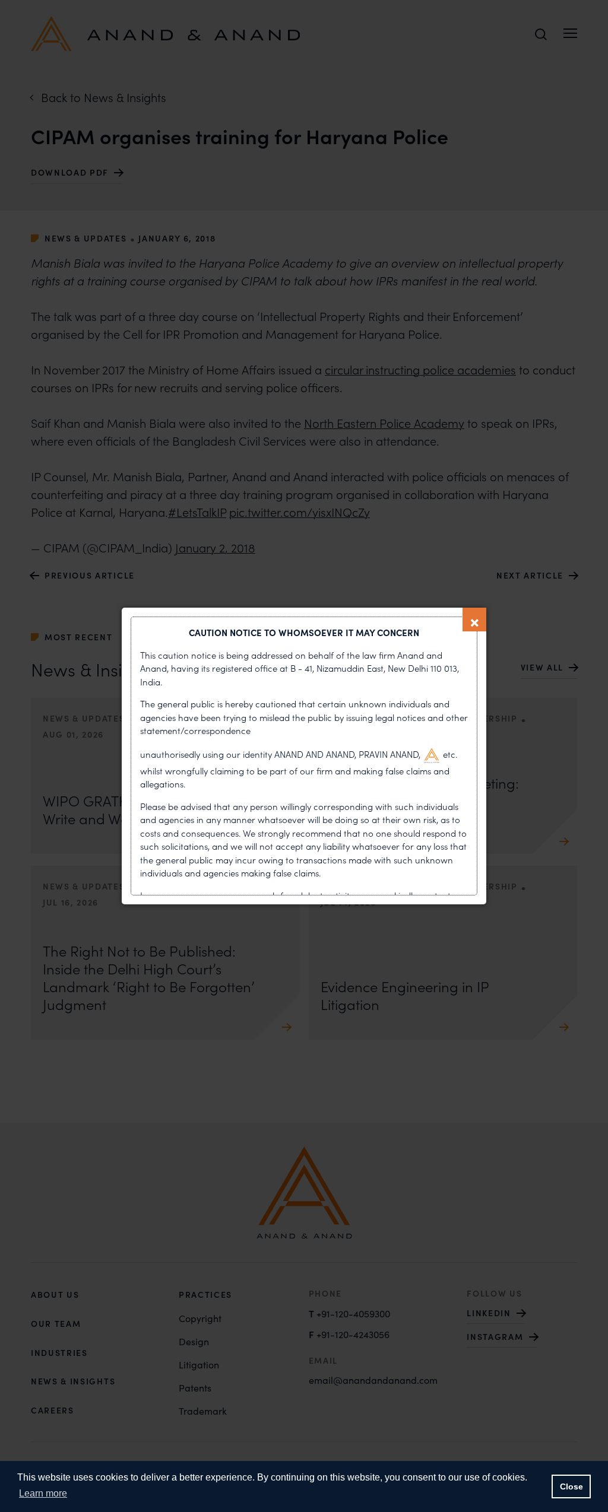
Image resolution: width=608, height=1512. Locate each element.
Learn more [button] (43, 1493)
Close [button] (571, 1486)
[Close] (474, 619)
